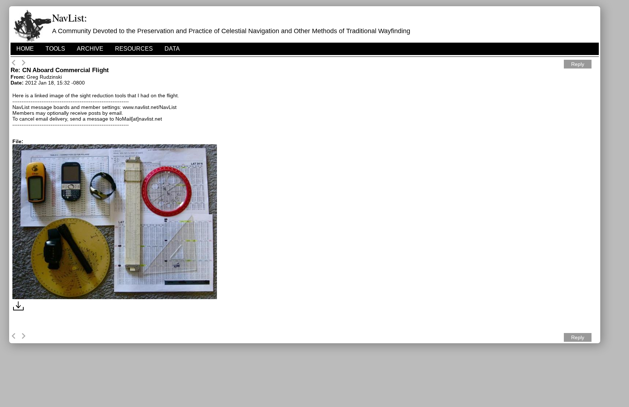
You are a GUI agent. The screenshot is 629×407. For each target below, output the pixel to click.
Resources (134, 49)
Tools (55, 49)
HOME (25, 49)
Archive (90, 49)
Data (172, 49)
